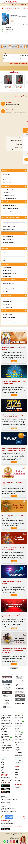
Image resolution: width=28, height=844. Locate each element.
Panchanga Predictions (6, 733)
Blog (16, 777)
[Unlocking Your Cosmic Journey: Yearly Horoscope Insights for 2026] (14, 412)
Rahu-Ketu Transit (18, 734)
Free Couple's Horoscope (6, 715)
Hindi (4, 255)
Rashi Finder (17, 750)
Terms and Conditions (14, 838)
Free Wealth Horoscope (6, 726)
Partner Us (17, 769)
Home (13, 4)
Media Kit (17, 771)
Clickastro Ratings (18, 782)
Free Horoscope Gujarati (6, 722)
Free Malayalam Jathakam (6, 747)
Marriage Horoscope (7, 276)
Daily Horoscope (6, 174)
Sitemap (10, 837)
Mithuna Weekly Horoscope (9, 226)
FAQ (15, 775)
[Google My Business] (7, 818)
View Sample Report (6, 10)
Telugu (26, 4)
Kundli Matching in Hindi (8, 289)
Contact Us (17, 772)
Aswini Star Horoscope (8, 236)
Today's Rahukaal (18, 755)
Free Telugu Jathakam (6, 745)
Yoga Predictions (18, 737)
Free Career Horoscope (6, 725)
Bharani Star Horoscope (8, 239)
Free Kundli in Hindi (7, 301)
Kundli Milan (5, 291)
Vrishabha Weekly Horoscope (9, 223)
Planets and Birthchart (6, 780)
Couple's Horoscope (7, 267)
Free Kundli (3, 718)
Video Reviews (18, 780)
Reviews (16, 779)
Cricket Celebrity (18, 762)
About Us (17, 768)
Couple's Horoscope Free (8, 189)
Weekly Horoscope (7, 177)
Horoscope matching (7, 286)
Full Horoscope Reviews (8, 320)
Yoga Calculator (18, 749)
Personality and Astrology (6, 779)
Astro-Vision (12, 833)
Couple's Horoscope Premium (9, 205)
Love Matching (4, 728)
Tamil (4, 257)
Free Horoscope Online (8, 298)
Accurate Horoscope (5, 777)
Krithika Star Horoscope (8, 242)
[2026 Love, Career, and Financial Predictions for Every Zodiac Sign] (14, 379)
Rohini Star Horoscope (8, 245)
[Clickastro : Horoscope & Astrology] (5, 793)
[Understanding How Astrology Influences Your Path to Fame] (14, 612)
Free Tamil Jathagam (7, 304)
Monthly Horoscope (7, 180)
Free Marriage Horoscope (6, 723)
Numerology (17, 731)
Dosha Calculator (18, 752)
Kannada (3, 767)
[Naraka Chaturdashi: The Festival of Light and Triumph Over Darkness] (14, 545)
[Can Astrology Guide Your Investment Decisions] (14, 579)
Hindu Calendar (18, 747)
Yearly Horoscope (7, 182)
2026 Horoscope (18, 722)
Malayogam (17, 787)
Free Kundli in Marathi (5, 744)
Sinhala (2, 772)
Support (16, 774)
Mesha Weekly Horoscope (9, 221)
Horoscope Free (6, 192)
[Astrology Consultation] (5, 830)
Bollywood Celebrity (19, 760)
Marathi (2, 769)
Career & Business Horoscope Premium (12, 214)
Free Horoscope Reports (19, 4)
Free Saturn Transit (5, 750)
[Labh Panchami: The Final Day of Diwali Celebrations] (14, 480)
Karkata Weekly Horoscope (9, 229)
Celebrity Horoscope (5, 737)
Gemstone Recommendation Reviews (11, 323)
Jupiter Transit (18, 733)
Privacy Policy (4, 837)
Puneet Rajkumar (18, 764)
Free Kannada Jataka (5, 748)
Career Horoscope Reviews (9, 317)
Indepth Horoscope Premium (9, 211)
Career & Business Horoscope (10, 273)
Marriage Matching (19, 725)
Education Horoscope (19, 729)
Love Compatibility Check (8, 283)
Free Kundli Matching (5, 739)
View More (14, 668)
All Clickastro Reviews (8, 314)
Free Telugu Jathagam (8, 307)
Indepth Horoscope (7, 270)
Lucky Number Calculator (20, 754)
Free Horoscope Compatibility (9, 198)
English (12, 21)
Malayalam (3, 766)
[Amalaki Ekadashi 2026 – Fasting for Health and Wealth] (14, 345)
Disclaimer (15, 837)
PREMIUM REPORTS (19, 714)
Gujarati (3, 770)
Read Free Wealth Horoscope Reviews (19, 63)
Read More (14, 361)
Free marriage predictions (8, 195)
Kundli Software (18, 786)
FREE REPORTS (4, 714)
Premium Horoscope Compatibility (10, 208)
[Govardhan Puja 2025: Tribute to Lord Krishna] (14, 513)
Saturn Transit (18, 736)
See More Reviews (14, 91)
